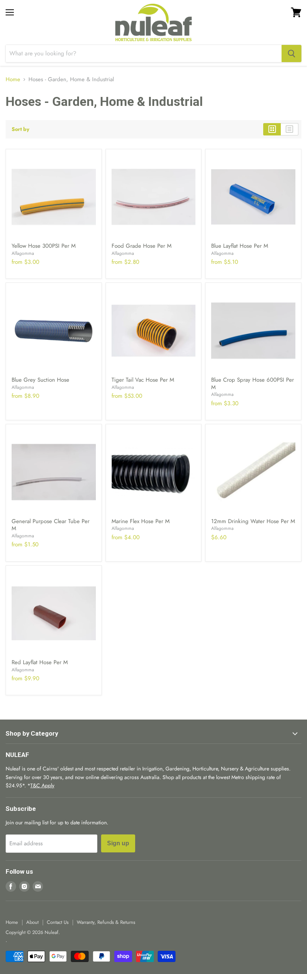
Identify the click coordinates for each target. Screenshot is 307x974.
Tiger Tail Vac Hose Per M (143, 380)
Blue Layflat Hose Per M (239, 246)
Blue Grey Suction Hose (40, 380)
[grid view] (272, 129)
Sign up (118, 843)
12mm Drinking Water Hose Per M (253, 521)
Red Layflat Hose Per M (40, 662)
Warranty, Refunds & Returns (106, 922)
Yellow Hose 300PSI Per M (44, 246)
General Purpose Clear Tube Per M (50, 525)
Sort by (20, 129)
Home (13, 79)
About (32, 922)
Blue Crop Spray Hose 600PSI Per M (252, 383)
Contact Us (58, 922)
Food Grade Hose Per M (141, 246)
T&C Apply (42, 785)
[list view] (289, 129)
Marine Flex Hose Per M (141, 521)
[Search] (291, 53)
